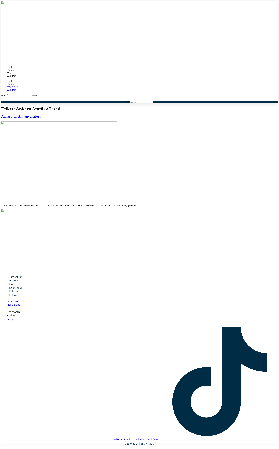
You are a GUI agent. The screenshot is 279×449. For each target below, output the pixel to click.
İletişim (13, 295)
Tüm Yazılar (15, 277)
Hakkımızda (16, 280)
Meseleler (12, 73)
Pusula (10, 70)
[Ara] (34, 95)
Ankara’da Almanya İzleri (21, 116)
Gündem (11, 76)
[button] (139, 61)
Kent (9, 67)
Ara (3, 95)
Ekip (11, 284)
